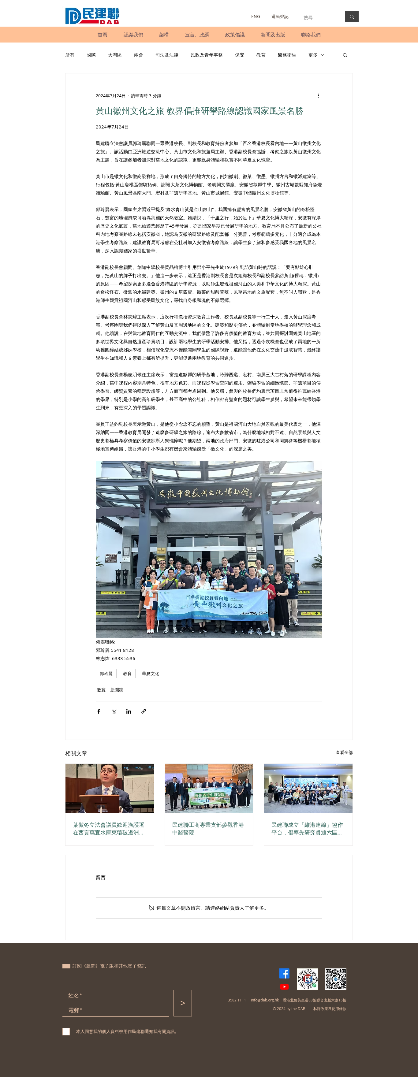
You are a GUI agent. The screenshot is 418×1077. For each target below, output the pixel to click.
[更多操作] (318, 95)
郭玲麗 (106, 673)
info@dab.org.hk (265, 999)
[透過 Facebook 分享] (99, 711)
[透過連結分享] (144, 711)
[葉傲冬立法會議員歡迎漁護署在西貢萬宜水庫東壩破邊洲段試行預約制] (109, 788)
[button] (133, 34)
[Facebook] (284, 973)
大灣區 (115, 55)
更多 (313, 55)
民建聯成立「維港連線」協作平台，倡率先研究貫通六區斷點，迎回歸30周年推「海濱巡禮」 (307, 828)
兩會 (138, 55)
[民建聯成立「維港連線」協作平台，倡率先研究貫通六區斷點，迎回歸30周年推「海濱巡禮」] (308, 788)
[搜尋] (352, 16)
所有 (69, 55)
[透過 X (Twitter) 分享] (114, 711)
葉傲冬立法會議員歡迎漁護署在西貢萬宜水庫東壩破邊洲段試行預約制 (108, 828)
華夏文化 (150, 673)
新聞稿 (116, 690)
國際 (91, 55)
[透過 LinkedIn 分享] (129, 711)
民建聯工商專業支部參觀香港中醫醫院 (208, 828)
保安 (239, 55)
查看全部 (344, 752)
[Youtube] (284, 987)
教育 (261, 55)
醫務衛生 (287, 55)
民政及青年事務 (207, 55)
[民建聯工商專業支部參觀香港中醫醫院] (209, 788)
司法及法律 (166, 55)
